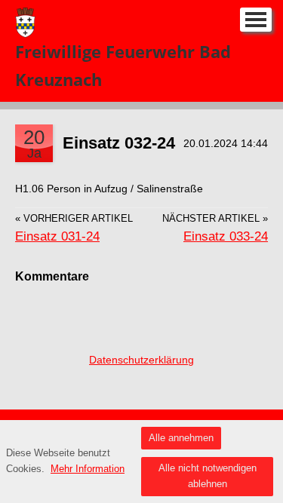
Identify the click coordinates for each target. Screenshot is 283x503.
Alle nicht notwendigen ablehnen (207, 475)
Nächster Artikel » (215, 218)
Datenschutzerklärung (141, 360)
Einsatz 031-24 (57, 236)
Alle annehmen (181, 437)
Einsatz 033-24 (225, 236)
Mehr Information (88, 468)
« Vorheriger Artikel (74, 218)
